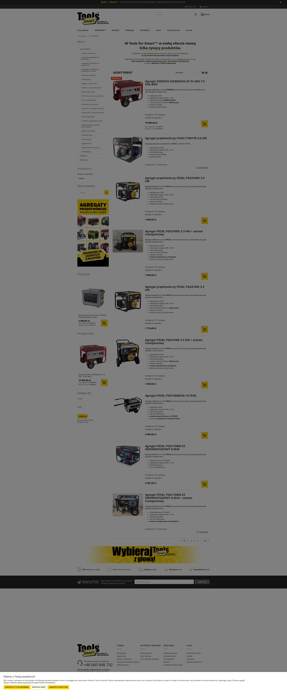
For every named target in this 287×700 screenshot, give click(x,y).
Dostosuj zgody (39, 687)
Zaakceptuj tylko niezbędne (17, 687)
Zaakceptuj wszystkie (58, 687)
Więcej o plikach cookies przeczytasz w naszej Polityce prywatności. (29, 682)
